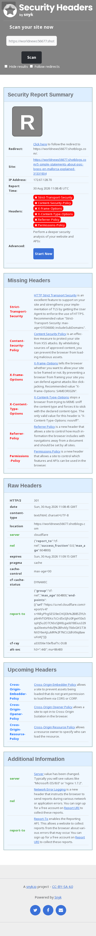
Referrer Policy (44, 427)
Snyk (58, 897)
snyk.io (31, 886)
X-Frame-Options (46, 363)
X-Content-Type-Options (51, 397)
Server (39, 774)
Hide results (18, 66)
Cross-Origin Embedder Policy (55, 684)
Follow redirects (47, 66)
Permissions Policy (47, 451)
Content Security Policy (50, 334)
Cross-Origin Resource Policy (54, 727)
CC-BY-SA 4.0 (62, 886)
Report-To (41, 819)
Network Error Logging (50, 789)
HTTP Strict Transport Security (55, 295)
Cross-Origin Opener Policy (53, 707)
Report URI (71, 808)
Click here (40, 144)
